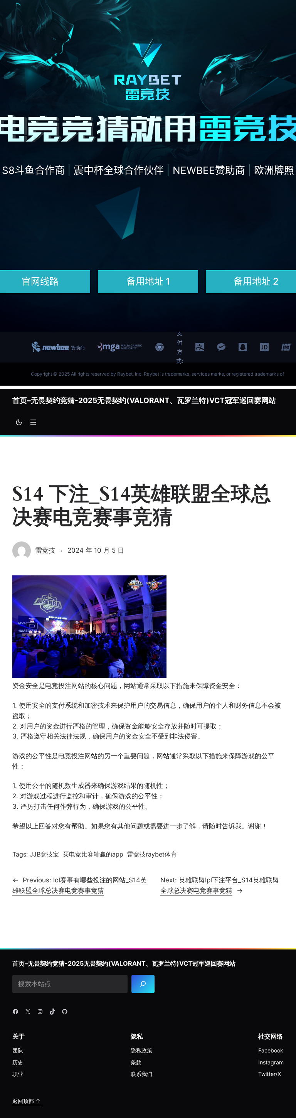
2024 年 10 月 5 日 (95, 550)
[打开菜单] (33, 422)
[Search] (143, 984)
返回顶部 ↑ (26, 1101)
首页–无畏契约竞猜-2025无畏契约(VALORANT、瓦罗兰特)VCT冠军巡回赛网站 (144, 400)
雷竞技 (45, 550)
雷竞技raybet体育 (152, 854)
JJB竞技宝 (44, 854)
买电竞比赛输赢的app (93, 854)
